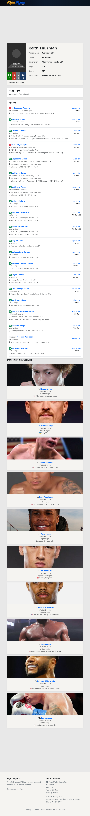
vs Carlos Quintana (20, 288)
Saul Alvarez (46, 718)
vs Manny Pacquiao (20, 145)
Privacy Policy (52, 792)
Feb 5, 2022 (77, 131)
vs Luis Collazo (18, 201)
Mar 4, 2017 (77, 173)
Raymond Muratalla (46, 681)
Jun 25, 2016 (76, 187)
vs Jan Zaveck (18, 274)
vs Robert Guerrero (20, 212)
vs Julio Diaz (17, 240)
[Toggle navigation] (80, 3)
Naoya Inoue (46, 389)
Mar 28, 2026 (76, 108)
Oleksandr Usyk (46, 426)
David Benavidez (46, 462)
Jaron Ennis (46, 644)
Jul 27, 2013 (77, 263)
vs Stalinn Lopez (19, 325)
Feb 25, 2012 (76, 311)
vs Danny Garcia (19, 173)
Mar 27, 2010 (76, 338)
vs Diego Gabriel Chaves (22, 263)
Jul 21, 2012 (77, 300)
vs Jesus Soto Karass (21, 252)
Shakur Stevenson (46, 607)
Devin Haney (46, 534)
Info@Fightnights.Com (58, 782)
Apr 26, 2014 (76, 241)
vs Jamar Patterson (25, 337)
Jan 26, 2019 (77, 159)
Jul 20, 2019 (77, 145)
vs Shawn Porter (19, 187)
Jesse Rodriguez (46, 497)
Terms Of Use (52, 790)
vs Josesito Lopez (19, 159)
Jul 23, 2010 (77, 326)
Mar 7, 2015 (77, 212)
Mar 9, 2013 (77, 275)
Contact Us (50, 784)
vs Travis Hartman (20, 348)
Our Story (50, 787)
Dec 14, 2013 (76, 252)
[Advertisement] (45, 23)
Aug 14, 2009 (76, 348)
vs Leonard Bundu (20, 226)
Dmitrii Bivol (46, 570)
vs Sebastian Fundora (21, 108)
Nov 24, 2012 (76, 289)
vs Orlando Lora (19, 300)
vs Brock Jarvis (18, 119)
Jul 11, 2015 (77, 201)
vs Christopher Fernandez (23, 311)
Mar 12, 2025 (76, 119)
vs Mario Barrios (19, 130)
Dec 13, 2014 (76, 227)
